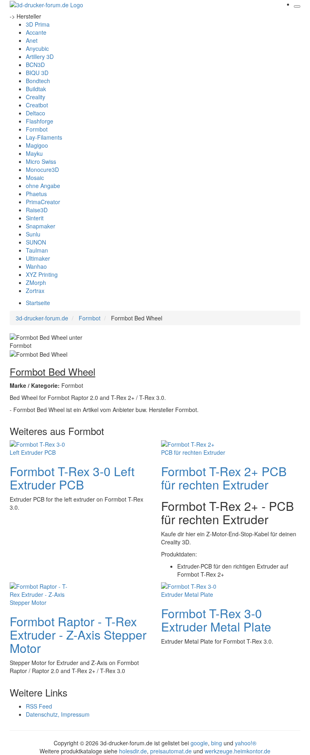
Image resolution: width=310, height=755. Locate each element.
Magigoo (37, 145)
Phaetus (36, 194)
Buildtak (36, 89)
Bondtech (38, 81)
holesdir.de (133, 751)
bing (216, 743)
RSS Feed (39, 706)
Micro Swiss (41, 161)
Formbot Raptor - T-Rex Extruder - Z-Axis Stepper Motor (78, 635)
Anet (32, 40)
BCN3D (35, 65)
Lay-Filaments (44, 137)
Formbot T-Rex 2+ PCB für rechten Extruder (224, 477)
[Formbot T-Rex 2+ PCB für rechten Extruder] (193, 447)
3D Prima (38, 24)
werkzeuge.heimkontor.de (237, 751)
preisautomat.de (171, 751)
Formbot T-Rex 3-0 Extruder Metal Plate (216, 619)
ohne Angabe (43, 186)
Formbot (37, 129)
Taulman (37, 250)
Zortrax (35, 291)
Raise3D (37, 210)
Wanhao (36, 266)
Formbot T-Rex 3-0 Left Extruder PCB (72, 477)
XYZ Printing (42, 274)
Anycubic (37, 48)
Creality (35, 97)
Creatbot (37, 105)
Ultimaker (38, 258)
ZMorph (36, 282)
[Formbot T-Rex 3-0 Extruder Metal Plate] (193, 590)
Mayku (34, 153)
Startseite (38, 303)
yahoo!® (245, 743)
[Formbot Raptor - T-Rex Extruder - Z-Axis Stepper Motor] (42, 594)
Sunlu (33, 234)
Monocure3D (42, 169)
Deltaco (35, 113)
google (199, 743)
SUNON (36, 242)
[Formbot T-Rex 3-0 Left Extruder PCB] (42, 447)
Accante (36, 32)
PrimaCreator (43, 202)
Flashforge (39, 121)
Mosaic (35, 178)
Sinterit (35, 218)
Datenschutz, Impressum (58, 714)
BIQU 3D (37, 73)
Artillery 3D (40, 56)
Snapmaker (40, 226)
